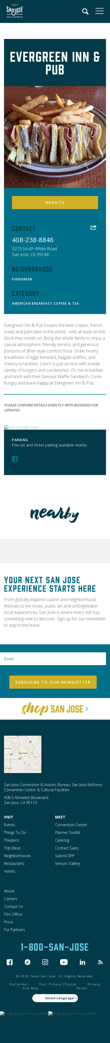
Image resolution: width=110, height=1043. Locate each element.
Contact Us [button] (13, 906)
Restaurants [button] (14, 863)
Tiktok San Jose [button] (27, 962)
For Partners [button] (14, 929)
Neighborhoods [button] (17, 855)
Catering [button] (62, 840)
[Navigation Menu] (85, 11)
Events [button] (9, 824)
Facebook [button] (15, 459)
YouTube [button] (64, 962)
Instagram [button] (45, 962)
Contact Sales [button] (67, 847)
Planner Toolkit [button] (67, 832)
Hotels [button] (9, 871)
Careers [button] (10, 898)
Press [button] (8, 921)
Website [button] (55, 202)
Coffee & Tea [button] (66, 303)
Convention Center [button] (71, 824)
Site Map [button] (30, 988)
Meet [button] (60, 817)
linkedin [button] (82, 962)
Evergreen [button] (22, 279)
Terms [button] (81, 988)
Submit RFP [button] (64, 855)
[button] (13, 11)
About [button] (9, 890)
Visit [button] (8, 817)
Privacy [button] (94, 984)
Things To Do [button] (15, 832)
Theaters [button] (11, 840)
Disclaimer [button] (19, 984)
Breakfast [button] (42, 303)
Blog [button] (100, 962)
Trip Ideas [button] (12, 847)
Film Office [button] (13, 914)
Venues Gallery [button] (67, 863)
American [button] (21, 303)
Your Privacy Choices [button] (58, 984)
